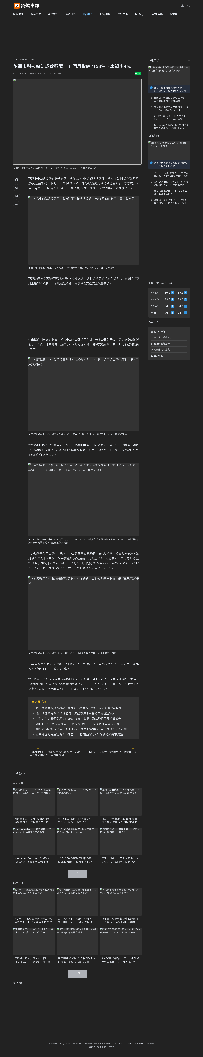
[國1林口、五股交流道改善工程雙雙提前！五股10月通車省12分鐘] (34, 902)
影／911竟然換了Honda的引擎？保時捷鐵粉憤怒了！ (75, 820)
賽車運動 (175, 14)
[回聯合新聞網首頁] (17, 6)
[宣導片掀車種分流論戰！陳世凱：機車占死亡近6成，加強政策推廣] (34, 941)
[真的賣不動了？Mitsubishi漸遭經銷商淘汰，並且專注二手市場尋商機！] (34, 802)
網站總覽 (150, 1043)
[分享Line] (16, 187)
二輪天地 (123, 14)
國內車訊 (18, 14)
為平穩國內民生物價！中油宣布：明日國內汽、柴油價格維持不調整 (79, 734)
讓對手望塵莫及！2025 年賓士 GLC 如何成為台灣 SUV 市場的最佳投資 (121, 820)
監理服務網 (157, 355)
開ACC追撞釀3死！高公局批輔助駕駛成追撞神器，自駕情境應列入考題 (81, 729)
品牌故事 (140, 14)
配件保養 (157, 14)
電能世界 (70, 14)
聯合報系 (118, 1043)
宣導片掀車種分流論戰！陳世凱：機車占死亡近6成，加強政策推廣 (79, 708)
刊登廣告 (53, 1043)
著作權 (97, 1043)
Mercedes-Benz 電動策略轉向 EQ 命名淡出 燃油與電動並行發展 (33, 859)
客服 (68, 1043)
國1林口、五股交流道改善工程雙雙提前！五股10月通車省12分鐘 (78, 724)
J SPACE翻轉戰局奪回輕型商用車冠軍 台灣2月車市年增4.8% (76, 859)
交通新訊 (88, 14)
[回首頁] (30, 6)
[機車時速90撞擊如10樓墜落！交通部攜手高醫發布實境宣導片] (77, 941)
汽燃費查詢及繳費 (160, 349)
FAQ (62, 1043)
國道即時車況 (158, 331)
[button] (188, 5)
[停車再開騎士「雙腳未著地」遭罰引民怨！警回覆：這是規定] (121, 841)
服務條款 (88, 1043)
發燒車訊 (23, 59)
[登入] (182, 6)
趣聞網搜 (105, 14)
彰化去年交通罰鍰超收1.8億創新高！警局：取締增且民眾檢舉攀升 (78, 718)
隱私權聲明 (106, 1043)
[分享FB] (16, 179)
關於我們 (139, 1043)
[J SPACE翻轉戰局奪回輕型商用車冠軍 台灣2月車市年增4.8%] (77, 841)
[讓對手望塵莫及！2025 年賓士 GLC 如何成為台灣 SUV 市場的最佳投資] (121, 802)
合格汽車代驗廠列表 (161, 337)
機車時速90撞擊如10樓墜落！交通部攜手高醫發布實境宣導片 (75, 713)
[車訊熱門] (189, 136)
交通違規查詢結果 (160, 343)
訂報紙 (129, 1043)
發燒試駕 (36, 14)
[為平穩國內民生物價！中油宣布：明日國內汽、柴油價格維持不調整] (77, 902)
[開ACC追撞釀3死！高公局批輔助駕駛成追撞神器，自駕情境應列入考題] (121, 941)
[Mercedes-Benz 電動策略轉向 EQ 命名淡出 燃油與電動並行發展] (34, 841)
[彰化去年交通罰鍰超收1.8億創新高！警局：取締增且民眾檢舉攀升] (121, 902)
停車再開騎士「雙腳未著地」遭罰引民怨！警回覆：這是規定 (120, 859)
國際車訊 (53, 14)
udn (15, 59)
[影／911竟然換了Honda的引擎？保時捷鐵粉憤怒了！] (77, 802)
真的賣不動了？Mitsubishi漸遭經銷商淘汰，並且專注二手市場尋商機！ (33, 820)
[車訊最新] (189, 60)
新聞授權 (77, 1043)
